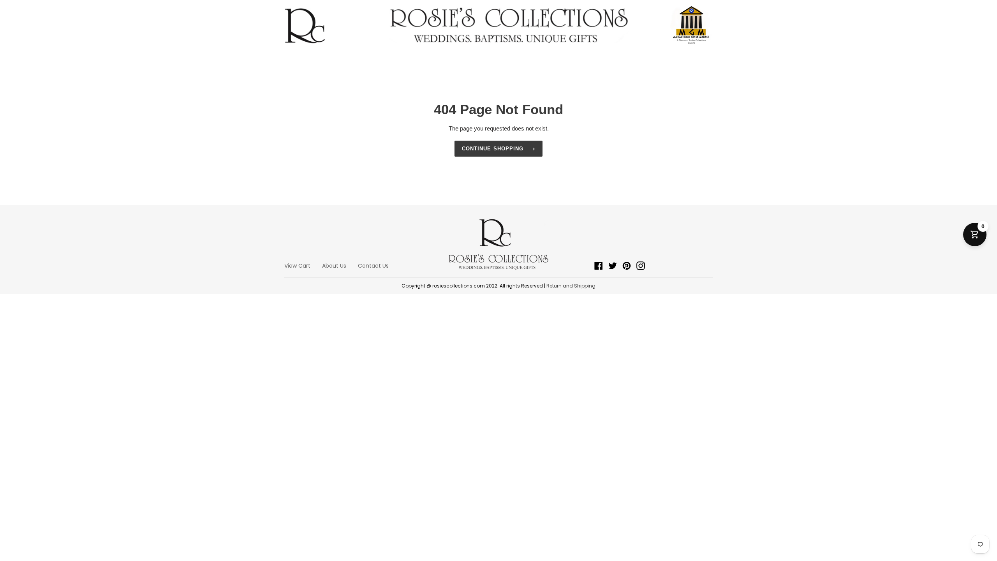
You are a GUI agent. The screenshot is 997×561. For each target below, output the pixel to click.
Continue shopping (492, 149)
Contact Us (373, 266)
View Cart (297, 266)
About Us (334, 266)
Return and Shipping (570, 285)
